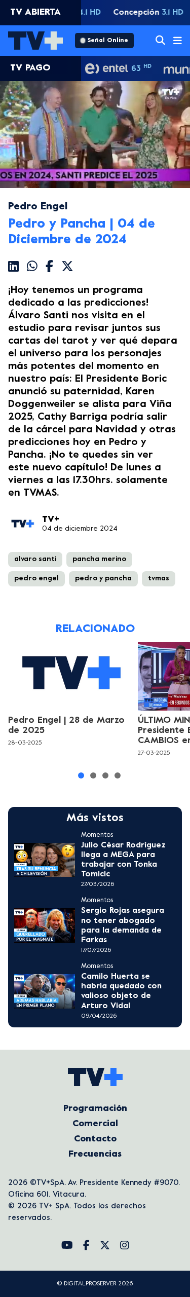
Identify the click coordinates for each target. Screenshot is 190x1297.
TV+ (50, 519)
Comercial (95, 1124)
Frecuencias (95, 1154)
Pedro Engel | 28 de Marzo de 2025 (66, 725)
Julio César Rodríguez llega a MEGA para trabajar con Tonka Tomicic (123, 860)
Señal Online (108, 41)
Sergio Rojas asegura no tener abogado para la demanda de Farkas (122, 925)
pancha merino (99, 559)
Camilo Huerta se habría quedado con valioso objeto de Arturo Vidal (121, 991)
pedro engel (36, 578)
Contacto (95, 1139)
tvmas (158, 578)
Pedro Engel (37, 207)
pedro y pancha (103, 578)
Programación (95, 1108)
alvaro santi (35, 559)
